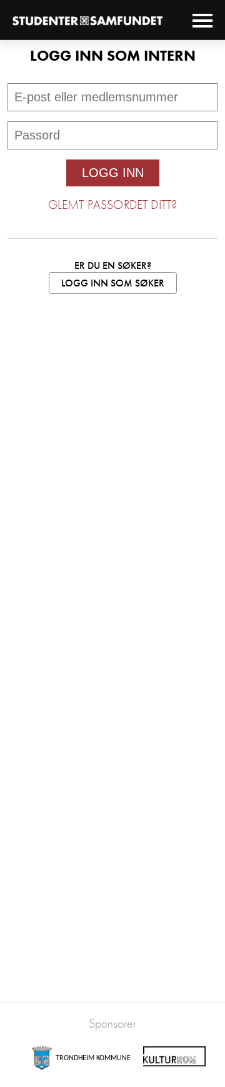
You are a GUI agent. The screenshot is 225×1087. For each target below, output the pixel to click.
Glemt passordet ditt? (112, 204)
